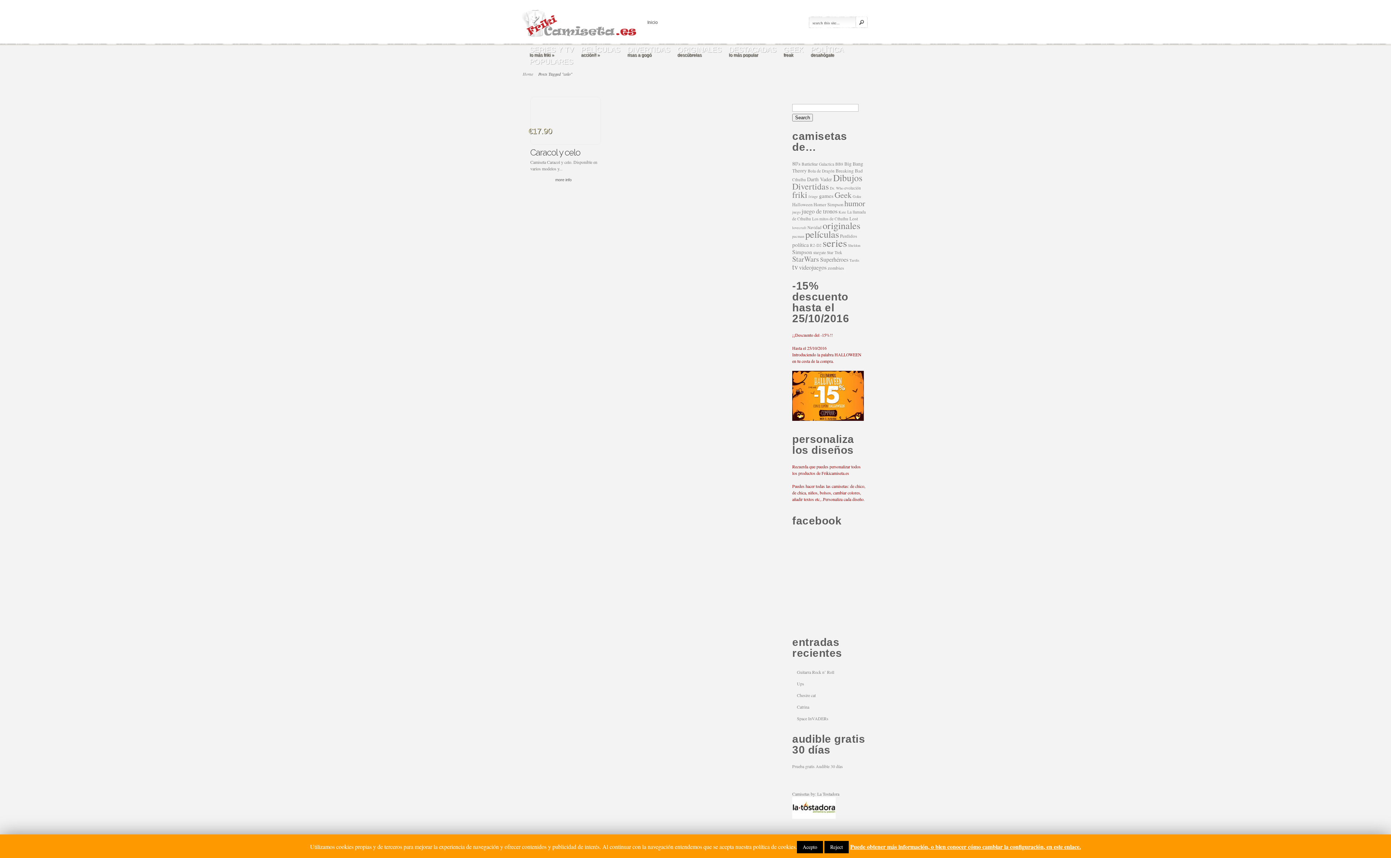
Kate (842, 212)
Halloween (802, 205)
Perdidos (848, 236)
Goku (857, 196)
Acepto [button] (810, 847)
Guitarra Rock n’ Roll (815, 672)
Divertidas (810, 186)
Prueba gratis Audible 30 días (817, 766)
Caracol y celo (555, 152)
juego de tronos (819, 211)
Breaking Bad (849, 170)
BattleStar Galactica (818, 164)
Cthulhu (799, 179)
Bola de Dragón (821, 171)
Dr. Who (836, 188)
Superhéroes (834, 260)
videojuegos (813, 268)
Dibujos (847, 177)
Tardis (854, 260)
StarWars (805, 259)
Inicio (652, 22)
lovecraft (799, 227)
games (826, 195)
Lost (853, 218)
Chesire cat (806, 695)
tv (795, 267)
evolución (852, 188)
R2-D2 (816, 245)
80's (796, 163)
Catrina (803, 707)
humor (854, 203)
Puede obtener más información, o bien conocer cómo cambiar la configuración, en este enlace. (965, 847)
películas (822, 234)
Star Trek (834, 252)
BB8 (839, 164)
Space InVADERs (812, 718)
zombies (836, 268)
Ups (800, 684)
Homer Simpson (828, 205)
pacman (798, 236)
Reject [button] (836, 847)
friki (799, 194)
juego (796, 212)
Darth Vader (819, 179)
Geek (843, 194)
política (800, 244)
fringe (813, 196)
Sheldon (854, 245)
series (835, 243)
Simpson (802, 252)
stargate (819, 252)
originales (841, 225)
